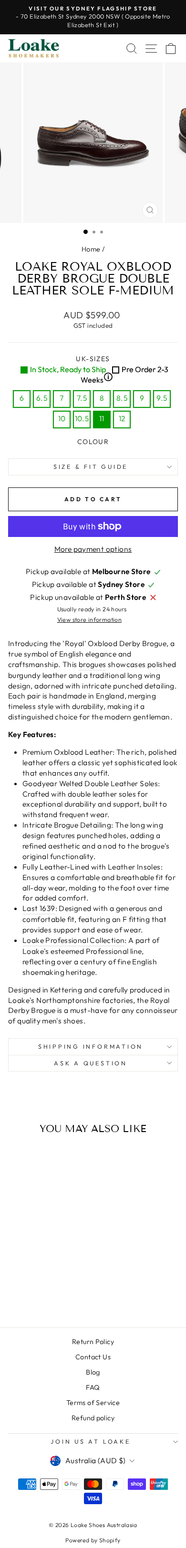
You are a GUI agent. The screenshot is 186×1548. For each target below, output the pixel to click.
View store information (89, 619)
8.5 (121, 398)
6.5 (41, 398)
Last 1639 (38, 908)
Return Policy (93, 1341)
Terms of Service (93, 1402)
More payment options (93, 549)
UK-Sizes (99, 369)
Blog (93, 1372)
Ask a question (90, 1063)
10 (62, 418)
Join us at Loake (90, 1441)
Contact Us (93, 1357)
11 (101, 418)
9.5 (161, 398)
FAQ (93, 1387)
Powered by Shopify (92, 1540)
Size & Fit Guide (90, 466)
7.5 (82, 398)
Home (91, 249)
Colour (93, 441)
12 (122, 418)
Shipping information (90, 1046)
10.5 (82, 418)
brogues (92, 664)
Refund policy (93, 1418)
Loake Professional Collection (73, 940)
